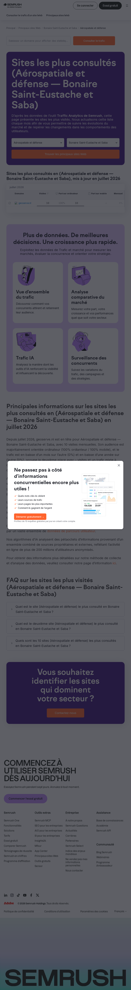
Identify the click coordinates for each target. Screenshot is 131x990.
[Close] (119, 465)
